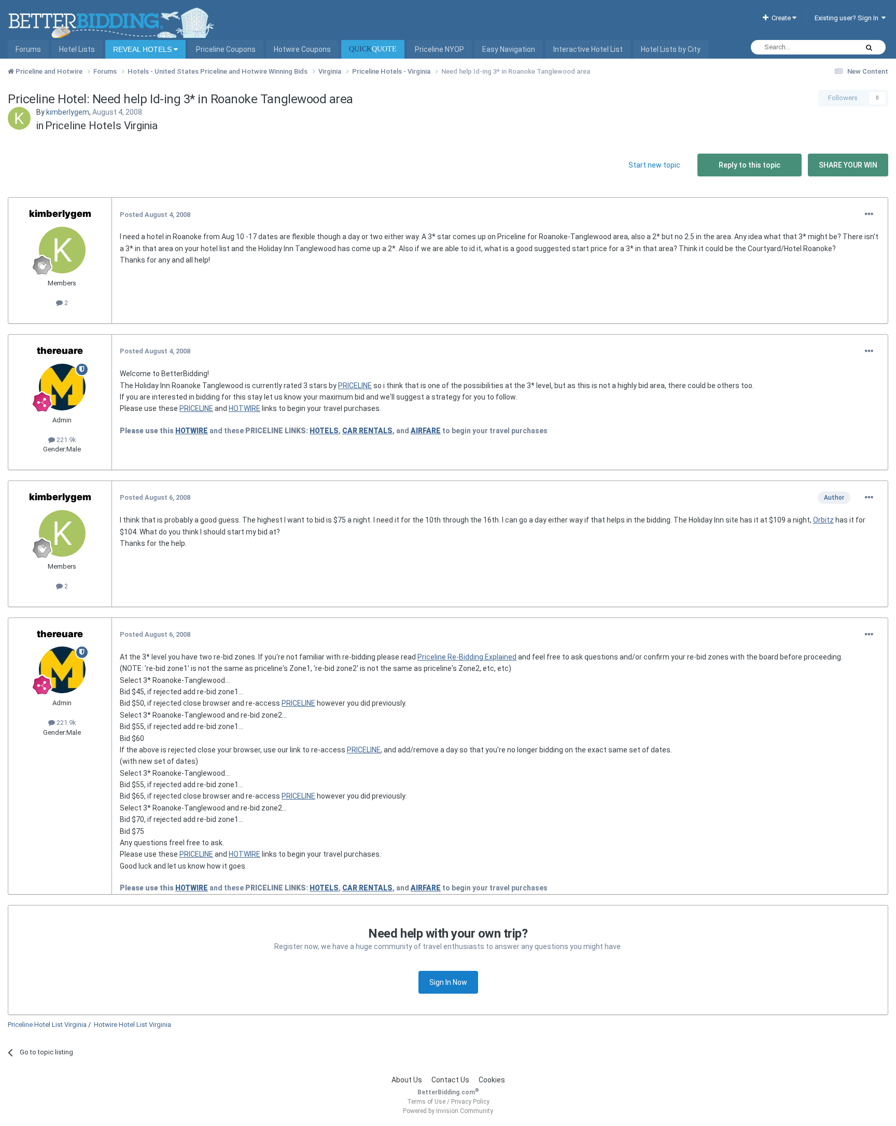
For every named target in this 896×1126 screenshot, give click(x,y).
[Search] (869, 47)
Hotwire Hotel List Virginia (132, 1024)
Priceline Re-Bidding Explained (466, 657)
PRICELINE (355, 385)
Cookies (492, 1080)
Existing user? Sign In (848, 18)
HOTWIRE (244, 408)
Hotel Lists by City (671, 49)
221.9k (65, 440)
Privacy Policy (470, 1101)
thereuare (60, 350)
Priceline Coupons (226, 49)
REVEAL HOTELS (143, 49)
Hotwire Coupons (302, 49)
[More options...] (869, 214)
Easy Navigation (508, 49)
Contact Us (450, 1080)
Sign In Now (448, 982)
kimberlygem (67, 112)
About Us (406, 1080)
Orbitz (823, 520)
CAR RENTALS (367, 431)
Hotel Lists (77, 49)
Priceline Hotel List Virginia (47, 1024)
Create (780, 18)
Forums (28, 49)
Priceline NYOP (439, 49)
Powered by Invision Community (448, 1111)
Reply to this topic (749, 165)
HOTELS (324, 431)
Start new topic (654, 165)
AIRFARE (426, 431)
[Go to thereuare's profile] (62, 387)
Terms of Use (426, 1101)
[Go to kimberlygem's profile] (19, 118)
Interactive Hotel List (588, 49)
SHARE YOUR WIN (848, 165)
